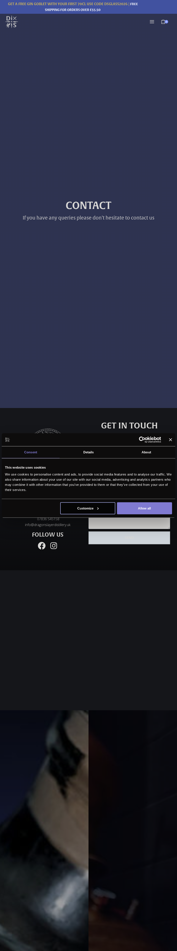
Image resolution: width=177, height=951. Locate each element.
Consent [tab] (30, 452)
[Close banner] (170, 439)
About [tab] (146, 452)
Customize (85, 508)
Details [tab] (88, 452)
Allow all (144, 508)
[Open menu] (152, 21)
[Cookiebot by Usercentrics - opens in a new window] (142, 440)
